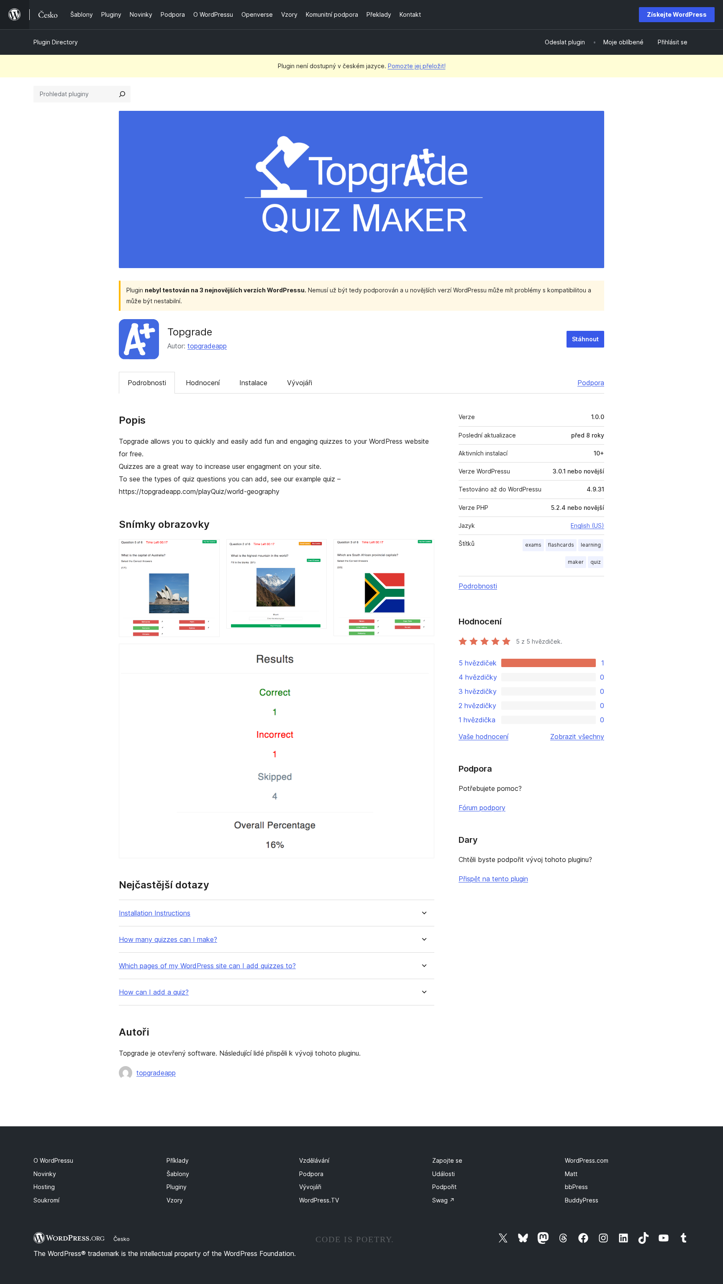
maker (576, 562)
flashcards (561, 545)
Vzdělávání (314, 1160)
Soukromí (46, 1200)
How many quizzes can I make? (168, 940)
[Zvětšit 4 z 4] (423, 655)
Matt (571, 1173)
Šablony (178, 1173)
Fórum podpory (482, 807)
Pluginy (177, 1186)
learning (591, 545)
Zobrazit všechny (577, 736)
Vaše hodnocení (483, 736)
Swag (443, 1200)
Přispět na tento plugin (493, 879)
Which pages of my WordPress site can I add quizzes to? (207, 966)
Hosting (44, 1186)
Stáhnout (585, 339)
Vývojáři (299, 383)
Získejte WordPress (677, 14)
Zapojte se (447, 1160)
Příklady (178, 1160)
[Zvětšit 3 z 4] (423, 550)
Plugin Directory (55, 42)
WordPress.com (586, 1160)
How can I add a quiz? (154, 992)
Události (443, 1173)
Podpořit (444, 1186)
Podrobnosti (147, 383)
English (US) (587, 525)
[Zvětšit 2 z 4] (315, 550)
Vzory (175, 1200)
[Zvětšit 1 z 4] (208, 550)
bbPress (576, 1186)
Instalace (253, 383)
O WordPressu (53, 1160)
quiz (595, 562)
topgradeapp (207, 346)
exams (533, 545)
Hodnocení (203, 383)
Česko (121, 1238)
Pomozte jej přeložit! (417, 65)
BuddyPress (581, 1200)
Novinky (44, 1173)
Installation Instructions (154, 913)
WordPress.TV (319, 1200)
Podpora (590, 383)
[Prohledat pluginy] (122, 94)
